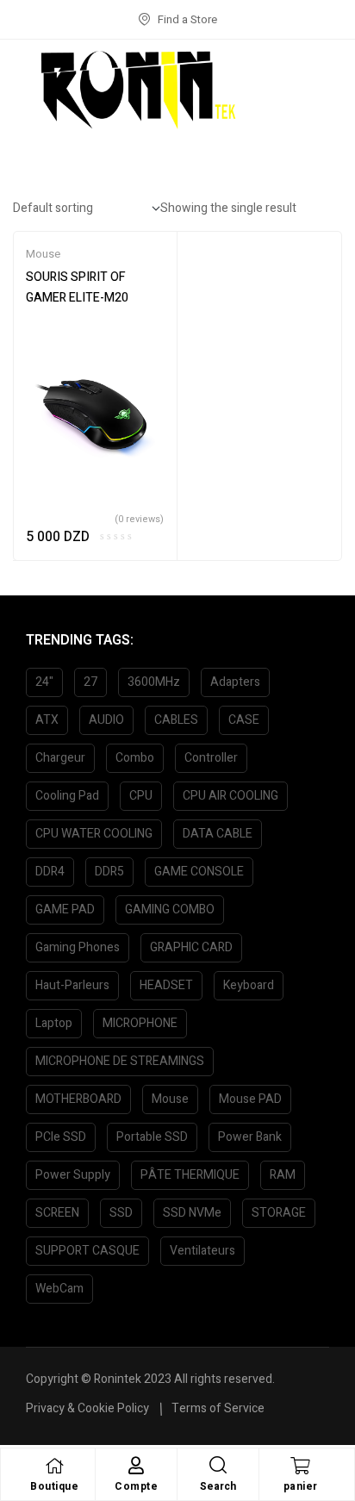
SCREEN (57, 1213)
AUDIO (106, 720)
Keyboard (248, 985)
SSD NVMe (192, 1213)
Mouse (43, 254)
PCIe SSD (60, 1137)
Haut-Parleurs (72, 985)
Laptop (53, 1023)
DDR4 (50, 872)
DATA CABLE (217, 834)
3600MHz (154, 682)
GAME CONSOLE (199, 872)
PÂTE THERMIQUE (190, 1175)
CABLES (176, 720)
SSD (121, 1213)
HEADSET (166, 985)
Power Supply (72, 1175)
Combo (134, 758)
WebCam (59, 1289)
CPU (141, 796)
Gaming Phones (77, 947)
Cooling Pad (67, 796)
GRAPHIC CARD (191, 947)
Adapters (235, 682)
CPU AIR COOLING (230, 796)
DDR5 (109, 872)
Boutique (54, 1486)
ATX (47, 720)
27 (90, 682)
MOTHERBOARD (78, 1099)
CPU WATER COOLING (94, 834)
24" (44, 682)
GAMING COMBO (170, 909)
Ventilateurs (202, 1251)
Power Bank (250, 1137)
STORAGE (279, 1213)
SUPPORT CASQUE (87, 1251)
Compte (136, 1486)
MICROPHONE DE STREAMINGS (119, 1061)
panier (300, 1486)
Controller (211, 758)
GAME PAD (65, 909)
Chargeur (60, 758)
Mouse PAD (250, 1099)
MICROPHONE (140, 1023)
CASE (243, 720)
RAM (283, 1175)
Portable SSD (152, 1137)
